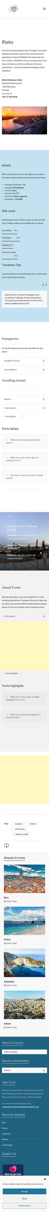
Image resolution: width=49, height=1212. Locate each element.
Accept (24, 1191)
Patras (7, 939)
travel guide (21, 834)
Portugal (20, 829)
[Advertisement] (24, 646)
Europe (18, 824)
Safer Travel (11, 901)
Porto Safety (10, 416)
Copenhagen (7, 1145)
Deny (24, 1198)
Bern (6, 897)
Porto (33, 824)
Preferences (24, 1206)
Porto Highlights (11, 673)
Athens (7, 1024)
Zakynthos (9, 981)
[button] (45, 1179)
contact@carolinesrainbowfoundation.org (20, 1107)
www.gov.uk (7, 93)
